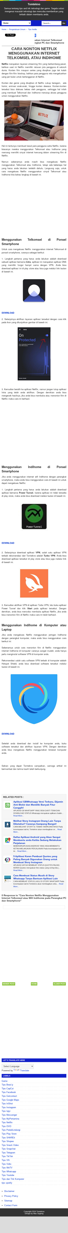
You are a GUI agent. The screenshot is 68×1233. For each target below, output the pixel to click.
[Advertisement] (34, 203)
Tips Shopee (8, 1141)
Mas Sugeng (38, 1213)
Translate (24, 1070)
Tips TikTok (7, 1156)
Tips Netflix (7, 1122)
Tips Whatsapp (9, 1171)
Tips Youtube (8, 1175)
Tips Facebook (9, 1092)
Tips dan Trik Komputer (13, 1179)
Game (4, 1081)
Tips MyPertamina (10, 1118)
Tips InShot (7, 1103)
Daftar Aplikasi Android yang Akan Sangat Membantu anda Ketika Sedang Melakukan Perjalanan (37, 840)
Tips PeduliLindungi (11, 1130)
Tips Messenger (9, 1115)
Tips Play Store (9, 1134)
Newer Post (9, 984)
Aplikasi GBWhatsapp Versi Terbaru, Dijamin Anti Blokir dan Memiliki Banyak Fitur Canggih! (38, 804)
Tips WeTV (7, 1167)
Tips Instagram (9, 1107)
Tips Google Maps (10, 1100)
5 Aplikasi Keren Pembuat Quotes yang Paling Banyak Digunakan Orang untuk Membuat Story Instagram (35, 859)
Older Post (59, 984)
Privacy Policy (11, 1196)
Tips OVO (6, 1126)
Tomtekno (34, 4)
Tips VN (5, 1160)
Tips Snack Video (10, 1145)
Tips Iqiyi (6, 1111)
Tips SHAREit (8, 1137)
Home (34, 984)
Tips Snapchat (9, 1149)
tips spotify (7, 1183)
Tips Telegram (8, 1152)
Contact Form (10, 1205)
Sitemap (8, 1200)
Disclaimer (9, 1191)
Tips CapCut (8, 1088)
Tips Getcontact (9, 1096)
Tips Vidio (6, 1164)
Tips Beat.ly (7, 1084)
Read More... (18, 816)
